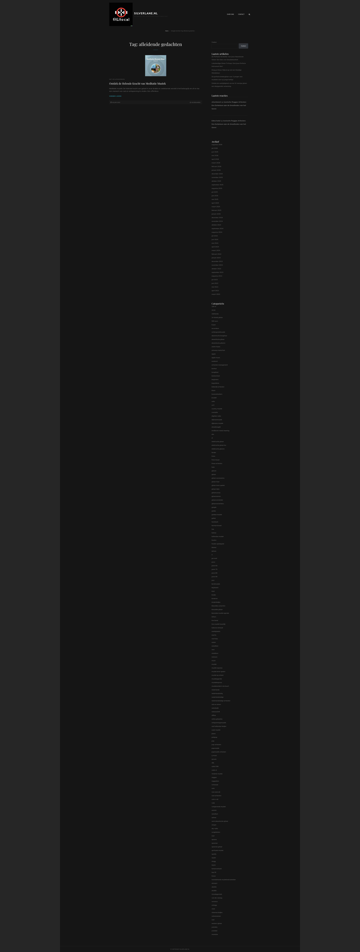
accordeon (215, 328)
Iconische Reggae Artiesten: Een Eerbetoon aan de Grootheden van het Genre (229, 105)
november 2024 (217, 221)
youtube (214, 931)
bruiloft (214, 398)
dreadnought (216, 427)
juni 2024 (215, 239)
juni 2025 (215, 196)
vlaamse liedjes (217, 912)
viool (213, 909)
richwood (215, 785)
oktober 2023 (216, 269)
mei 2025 (215, 199)
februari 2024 (216, 254)
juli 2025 (215, 192)
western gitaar (217, 923)
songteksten (216, 832)
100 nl (214, 306)
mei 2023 (215, 287)
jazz (213, 580)
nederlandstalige (218, 697)
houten (214, 540)
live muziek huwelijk (218, 624)
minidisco (215, 653)
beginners (215, 379)
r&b (213, 763)
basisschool (216, 376)
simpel (214, 825)
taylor (214, 865)
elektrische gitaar (218, 441)
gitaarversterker (217, 500)
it (212, 555)
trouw (214, 876)
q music (214, 755)
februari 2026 (216, 166)
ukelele (214, 887)
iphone (214, 551)
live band (215, 620)
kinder (214, 595)
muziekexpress (217, 682)
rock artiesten (216, 796)
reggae (214, 777)
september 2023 (217, 272)
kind (213, 591)
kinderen (215, 598)
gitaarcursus (216, 493)
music (214, 660)
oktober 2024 (216, 225)
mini (213, 650)
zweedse (215, 934)
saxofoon (215, 814)
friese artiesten (217, 463)
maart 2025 (216, 207)
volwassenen (216, 916)
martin (214, 635)
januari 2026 (216, 170)
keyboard (215, 587)
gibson (214, 471)
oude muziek (216, 730)
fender (214, 452)
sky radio (215, 828)
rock (213, 788)
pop (213, 741)
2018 (213, 310)
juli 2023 (215, 280)
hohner (214, 533)
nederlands (215, 690)
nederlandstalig (217, 693)
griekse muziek (217, 514)
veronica (215, 901)
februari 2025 (216, 210)
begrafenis (215, 383)
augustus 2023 (217, 276)
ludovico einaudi (217, 628)
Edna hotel (216, 121)
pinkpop (214, 737)
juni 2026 (215, 152)
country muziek (217, 409)
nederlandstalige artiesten (221, 701)
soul (213, 836)
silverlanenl (196, 102)
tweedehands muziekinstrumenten (224, 879)
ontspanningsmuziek (219, 723)
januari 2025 (216, 214)
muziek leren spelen (218, 671)
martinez (215, 639)
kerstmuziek (216, 584)
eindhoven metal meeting (220, 430)
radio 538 (215, 766)
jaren (213, 562)
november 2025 (217, 177)
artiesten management (220, 365)
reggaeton (215, 781)
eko (213, 434)
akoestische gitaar (218, 339)
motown (214, 657)
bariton (214, 368)
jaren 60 (214, 566)
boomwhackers (217, 394)
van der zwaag (217, 898)
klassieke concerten (218, 606)
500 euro (215, 321)
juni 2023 (215, 283)
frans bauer (216, 460)
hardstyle (215, 522)
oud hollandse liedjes (219, 726)
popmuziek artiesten (219, 752)
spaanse (215, 843)
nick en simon (216, 704)
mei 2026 (215, 155)
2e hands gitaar (217, 317)
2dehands (215, 314)
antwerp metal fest (218, 350)
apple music (216, 357)
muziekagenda (217, 679)
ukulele (214, 890)
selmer (214, 817)
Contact (241, 14)
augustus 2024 (217, 232)
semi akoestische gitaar (220, 821)
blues (213, 390)
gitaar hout (215, 482)
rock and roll (216, 792)
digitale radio (216, 416)
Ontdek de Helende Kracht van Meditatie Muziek (137, 83)
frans (213, 456)
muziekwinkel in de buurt (220, 686)
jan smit (214, 558)
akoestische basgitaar (219, 336)
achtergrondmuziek (218, 332)
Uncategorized (217, 894)
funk (213, 467)
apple (214, 354)
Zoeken (214, 42)
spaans (214, 839)
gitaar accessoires (218, 478)
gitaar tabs (215, 489)
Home (166, 31)
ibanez (214, 547)
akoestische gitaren (218, 343)
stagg (214, 861)
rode (213, 803)
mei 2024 (215, 243)
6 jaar (214, 325)
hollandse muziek (218, 536)
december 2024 (217, 217)
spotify (214, 854)
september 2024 (217, 228)
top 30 (214, 872)
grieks (214, 511)
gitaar (214, 474)
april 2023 (215, 290)
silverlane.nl (146, 13)
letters (214, 617)
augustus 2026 (217, 144)
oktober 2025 (216, 181)
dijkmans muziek (217, 423)
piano (214, 733)
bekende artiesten (218, 387)
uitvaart (214, 883)
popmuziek (215, 748)
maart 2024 (216, 250)
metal (214, 642)
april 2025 (215, 203)
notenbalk (215, 708)
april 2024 (215, 247)
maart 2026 (216, 163)
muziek (214, 664)
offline (214, 715)
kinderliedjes (216, 602)
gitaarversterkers (218, 504)
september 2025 (217, 185)
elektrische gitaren (218, 449)
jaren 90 (214, 577)
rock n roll (215, 799)
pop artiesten (216, 744)
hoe (213, 529)
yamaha (214, 927)
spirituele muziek (217, 850)
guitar (214, 518)
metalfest (215, 646)
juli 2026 (215, 148)
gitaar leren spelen (218, 485)
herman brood (216, 525)
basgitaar (215, 372)
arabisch (215, 361)
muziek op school (217, 675)
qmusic (214, 759)
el (212, 438)
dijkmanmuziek (217, 420)
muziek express (217, 668)
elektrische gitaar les (219, 445)
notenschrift (216, 712)
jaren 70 (214, 569)
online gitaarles (217, 719)
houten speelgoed (218, 544)
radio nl (214, 770)
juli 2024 (215, 236)
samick (214, 810)
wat (213, 920)
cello (213, 401)
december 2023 (217, 261)
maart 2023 (216, 294)
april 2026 (215, 159)
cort (213, 405)
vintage (214, 905)
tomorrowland (217, 869)
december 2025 (217, 174)
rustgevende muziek (219, 806)
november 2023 (217, 265)
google (214, 507)
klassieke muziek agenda (220, 613)
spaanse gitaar (217, 847)
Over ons (230, 14)
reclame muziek (217, 774)
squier (214, 858)
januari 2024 (216, 258)
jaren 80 (214, 573)
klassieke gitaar (217, 609)
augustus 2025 (217, 188)
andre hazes (216, 347)
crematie (215, 412)
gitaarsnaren (216, 496)
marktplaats (216, 631)
